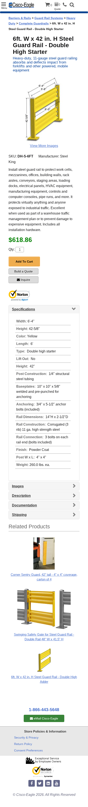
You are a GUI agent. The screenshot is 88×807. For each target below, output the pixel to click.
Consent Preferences (28, 750)
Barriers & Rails (20, 18)
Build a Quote (23, 271)
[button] (72, 5)
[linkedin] (48, 783)
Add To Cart (24, 261)
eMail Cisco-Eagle (45, 718)
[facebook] (31, 783)
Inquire (25, 279)
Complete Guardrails (34, 23)
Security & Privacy (26, 737)
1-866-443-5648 (44, 709)
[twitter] (40, 783)
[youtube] (56, 783)
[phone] (66, 5)
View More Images (44, 146)
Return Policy (23, 744)
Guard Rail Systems (48, 18)
